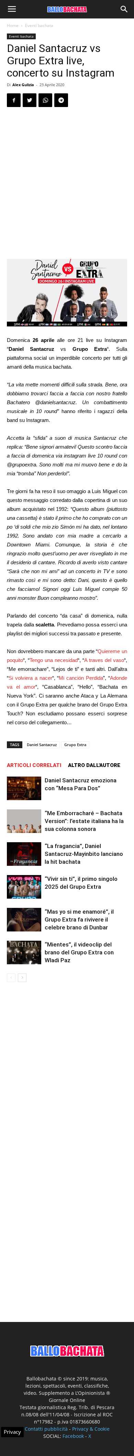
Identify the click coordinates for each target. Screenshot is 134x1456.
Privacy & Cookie (91, 1429)
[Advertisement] (67, 183)
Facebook (73, 1436)
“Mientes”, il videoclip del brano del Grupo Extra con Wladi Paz (79, 952)
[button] (124, 9)
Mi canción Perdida (81, 678)
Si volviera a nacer (30, 678)
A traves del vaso (104, 660)
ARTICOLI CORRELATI (34, 765)
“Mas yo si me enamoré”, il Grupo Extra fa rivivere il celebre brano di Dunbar (79, 919)
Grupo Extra (75, 744)
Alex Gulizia (23, 84)
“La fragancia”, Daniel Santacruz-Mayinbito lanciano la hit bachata (84, 854)
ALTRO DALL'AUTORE (94, 765)
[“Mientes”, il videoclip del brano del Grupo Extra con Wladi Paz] (24, 952)
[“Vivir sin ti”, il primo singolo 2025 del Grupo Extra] (24, 887)
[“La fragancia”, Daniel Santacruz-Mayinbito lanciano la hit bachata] (24, 854)
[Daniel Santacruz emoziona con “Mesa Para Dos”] (24, 788)
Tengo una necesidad (54, 660)
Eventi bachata (39, 25)
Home (13, 25)
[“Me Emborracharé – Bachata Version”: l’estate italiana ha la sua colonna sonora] (24, 821)
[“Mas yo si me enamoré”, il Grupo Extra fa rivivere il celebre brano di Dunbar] (24, 919)
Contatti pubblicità (46, 1429)
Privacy (12, 1431)
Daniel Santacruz (42, 744)
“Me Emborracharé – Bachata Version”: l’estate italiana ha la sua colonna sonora (84, 821)
